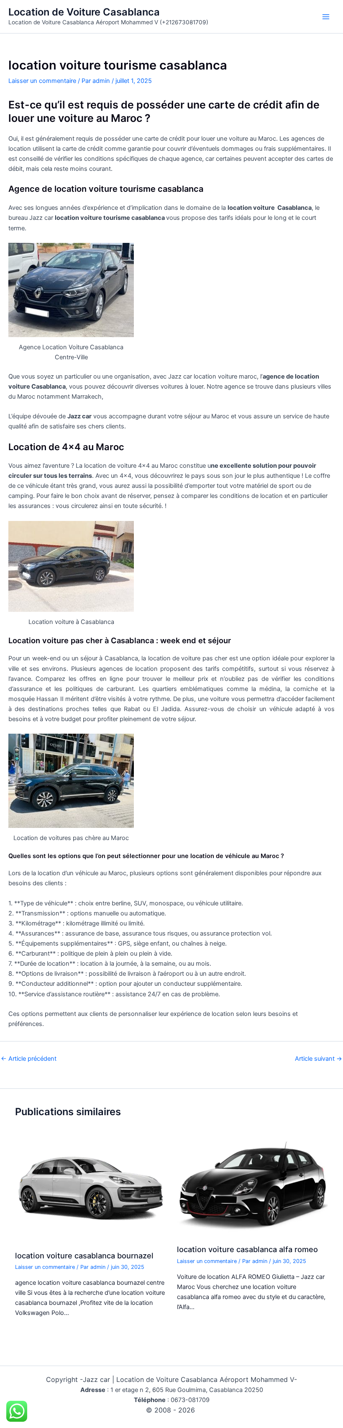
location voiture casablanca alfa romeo (247, 1249)
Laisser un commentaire (42, 81)
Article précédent (28, 1059)
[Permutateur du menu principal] (326, 17)
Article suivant (318, 1059)
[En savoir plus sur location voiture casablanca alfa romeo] (252, 1185)
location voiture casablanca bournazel (84, 1255)
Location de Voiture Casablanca (84, 12)
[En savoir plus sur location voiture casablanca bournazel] (90, 1188)
